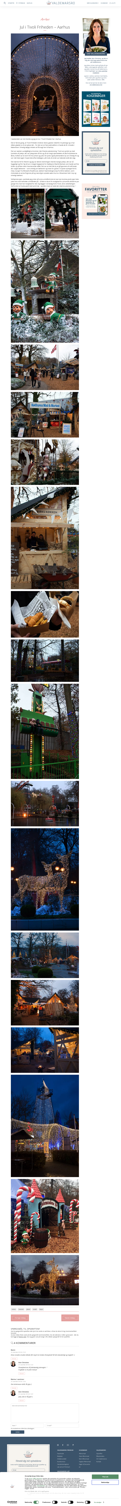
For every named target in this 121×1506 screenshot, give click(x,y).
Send (18, 1432)
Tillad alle (105, 1477)
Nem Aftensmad (84, 1459)
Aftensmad (82, 1453)
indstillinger (41, 1485)
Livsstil (35, 1309)
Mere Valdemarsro (92, 3)
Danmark (21, 1309)
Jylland (28, 1309)
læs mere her (103, 171)
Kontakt (98, 1462)
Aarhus (14, 1309)
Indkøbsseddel (61, 1459)
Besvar (14, 1359)
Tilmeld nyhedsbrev (96, 165)
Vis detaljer (97, 1502)
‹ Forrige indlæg (20, 1318)
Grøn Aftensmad (84, 1456)
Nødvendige (105, 1482)
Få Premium (21, 3)
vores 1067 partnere (36, 1478)
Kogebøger (104, 3)
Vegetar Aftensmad (85, 1462)
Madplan (29, 3)
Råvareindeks (100, 1456)
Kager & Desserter (84, 1464)
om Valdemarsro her (96, 85)
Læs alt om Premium (63, 1467)
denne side (22, 1337)
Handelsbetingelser (63, 1464)
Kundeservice (61, 1462)
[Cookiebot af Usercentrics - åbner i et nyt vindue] (12, 1502)
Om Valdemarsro (101, 1459)
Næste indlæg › (70, 1318)
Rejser (41, 1309)
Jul (79, 1467)
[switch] (55, 1502)
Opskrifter (11, 3)
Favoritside (60, 1453)
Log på (113, 3)
